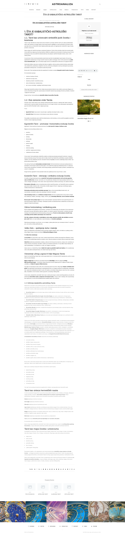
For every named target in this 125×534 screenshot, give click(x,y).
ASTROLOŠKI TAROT (43, 494)
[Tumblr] (58, 469)
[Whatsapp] (41, 469)
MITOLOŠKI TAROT (69, 494)
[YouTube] (37, 4)
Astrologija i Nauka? (83, 118)
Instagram (52, 526)
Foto (82, 9)
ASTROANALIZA (62, 4)
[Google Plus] (30, 4)
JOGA (61, 9)
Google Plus (65, 526)
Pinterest (75, 526)
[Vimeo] (35, 4)
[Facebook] (24, 4)
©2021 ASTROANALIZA (29, 532)
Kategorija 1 (80, 74)
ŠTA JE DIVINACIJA (29, 494)
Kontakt (93, 9)
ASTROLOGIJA (53, 9)
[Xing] (69, 469)
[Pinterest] (33, 4)
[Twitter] (26, 4)
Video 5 (79, 77)
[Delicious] (63, 469)
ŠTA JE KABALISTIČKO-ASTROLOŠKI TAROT (51, 20)
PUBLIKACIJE (75, 9)
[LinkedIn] (47, 469)
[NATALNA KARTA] (31, 511)
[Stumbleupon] (60, 469)
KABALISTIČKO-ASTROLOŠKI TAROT (89, 90)
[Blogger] (67, 469)
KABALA (66, 9)
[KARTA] (72, 511)
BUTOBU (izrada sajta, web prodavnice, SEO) (92, 532)
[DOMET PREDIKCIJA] (52, 511)
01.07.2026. (47, 27)
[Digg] (54, 469)
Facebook (32, 526)
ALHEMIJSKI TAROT (56, 494)
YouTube (95, 526)
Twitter (42, 526)
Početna (31, 9)
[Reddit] (56, 469)
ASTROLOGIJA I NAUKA (82, 116)
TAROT (45, 9)
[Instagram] (28, 4)
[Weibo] (74, 469)
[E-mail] (34, 469)
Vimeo (85, 526)
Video (87, 9)
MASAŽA (38, 9)
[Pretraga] (100, 4)
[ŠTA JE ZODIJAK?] (93, 511)
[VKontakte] (65, 469)
